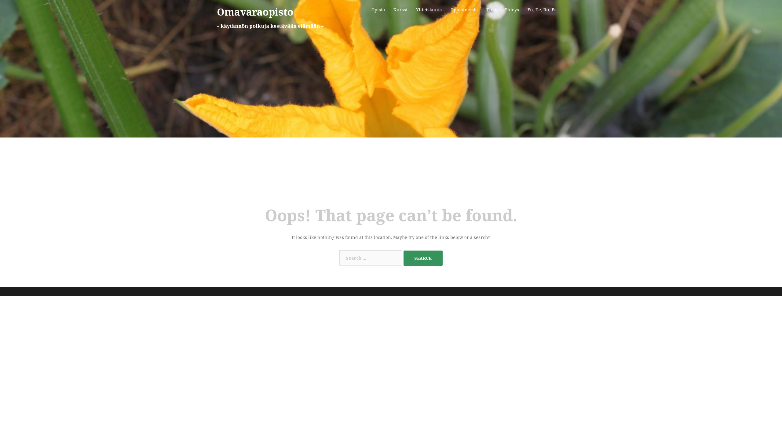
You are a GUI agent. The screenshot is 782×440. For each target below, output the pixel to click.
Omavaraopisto (255, 11)
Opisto (378, 10)
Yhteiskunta (429, 10)
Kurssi (400, 10)
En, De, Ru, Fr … (544, 10)
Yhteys (512, 10)
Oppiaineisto (464, 10)
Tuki (491, 10)
